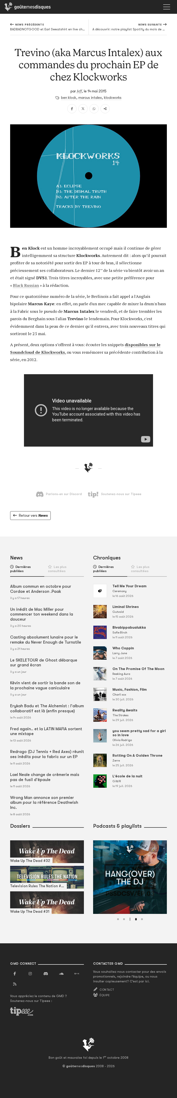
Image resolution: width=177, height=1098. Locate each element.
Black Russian (26, 285)
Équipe (105, 995)
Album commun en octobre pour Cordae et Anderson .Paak (40, 589)
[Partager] (105, 108)
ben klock (68, 98)
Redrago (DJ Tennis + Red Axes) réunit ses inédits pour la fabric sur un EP (47, 754)
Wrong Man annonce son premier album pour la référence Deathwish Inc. (44, 802)
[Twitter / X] (83, 108)
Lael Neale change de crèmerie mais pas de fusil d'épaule (44, 777)
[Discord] (45, 973)
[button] (118, 919)
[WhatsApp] (94, 108)
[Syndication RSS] (14, 984)
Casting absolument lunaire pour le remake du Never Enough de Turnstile (45, 640)
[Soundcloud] (61, 973)
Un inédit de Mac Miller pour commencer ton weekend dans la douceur (41, 614)
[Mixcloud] (76, 973)
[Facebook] (72, 108)
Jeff (79, 91)
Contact (107, 989)
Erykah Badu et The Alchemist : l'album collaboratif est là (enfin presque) (47, 708)
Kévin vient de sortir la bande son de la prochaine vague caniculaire (45, 685)
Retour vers (33, 515)
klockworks (112, 98)
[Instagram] (30, 973)
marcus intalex (90, 98)
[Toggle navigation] (166, 7)
